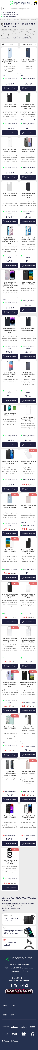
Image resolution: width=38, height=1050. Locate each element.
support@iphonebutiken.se (19, 980)
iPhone (2, 19)
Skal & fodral (25, 19)
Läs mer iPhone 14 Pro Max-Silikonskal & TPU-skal (16, 38)
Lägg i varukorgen (10, 88)
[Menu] (3, 3)
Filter (11, 44)
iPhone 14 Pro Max (13, 19)
